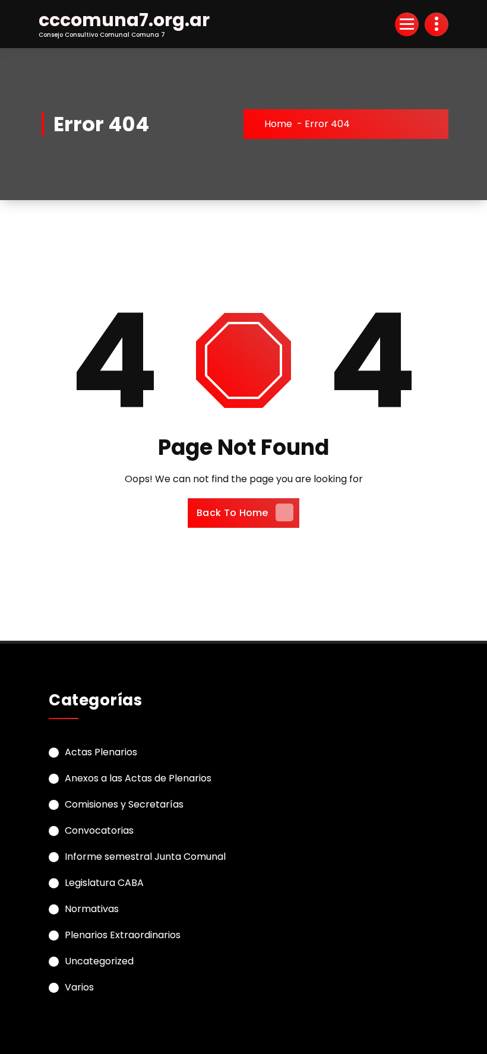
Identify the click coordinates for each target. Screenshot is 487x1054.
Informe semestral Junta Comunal (145, 856)
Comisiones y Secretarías (124, 804)
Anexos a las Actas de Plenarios (138, 778)
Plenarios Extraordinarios (123, 935)
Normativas (92, 909)
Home (278, 124)
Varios (79, 987)
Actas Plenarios (101, 752)
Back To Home (232, 513)
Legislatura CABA (104, 883)
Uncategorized (99, 961)
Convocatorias (99, 830)
